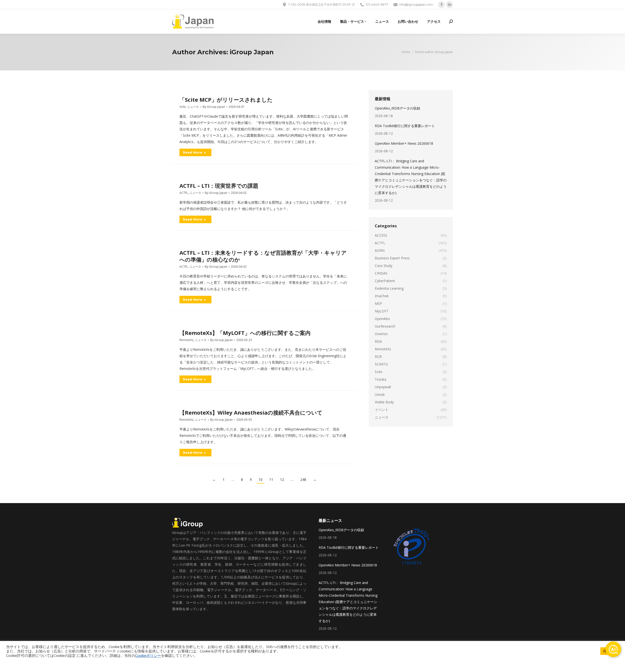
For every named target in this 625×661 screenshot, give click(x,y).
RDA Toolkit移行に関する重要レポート (405, 125)
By (214, 107)
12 (282, 479)
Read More (192, 152)
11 (271, 479)
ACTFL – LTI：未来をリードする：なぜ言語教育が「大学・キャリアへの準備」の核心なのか (263, 256)
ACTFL (183, 193)
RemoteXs (186, 340)
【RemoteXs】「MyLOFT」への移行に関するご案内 (245, 332)
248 (303, 479)
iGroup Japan (252, 52)
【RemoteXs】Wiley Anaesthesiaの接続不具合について (251, 412)
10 (260, 479)
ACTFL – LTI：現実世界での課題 (218, 185)
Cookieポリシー (148, 655)
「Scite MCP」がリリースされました (226, 99)
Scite (182, 107)
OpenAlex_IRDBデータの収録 (397, 108)
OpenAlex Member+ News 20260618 (404, 143)
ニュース (193, 107)
